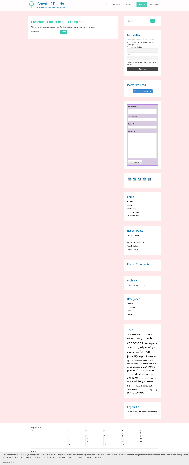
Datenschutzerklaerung (147, 412)
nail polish (138, 364)
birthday (143, 335)
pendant (136, 374)
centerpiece (150, 343)
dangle (138, 348)
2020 (129, 335)
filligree (141, 356)
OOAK (144, 367)
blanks (130, 338)
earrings (150, 347)
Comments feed (133, 212)
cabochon (149, 338)
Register (130, 202)
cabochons (135, 343)
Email (129, 55)
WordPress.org (133, 216)
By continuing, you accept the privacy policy (141, 64)
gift (155, 356)
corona (130, 347)
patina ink (147, 371)
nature (146, 364)
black (149, 334)
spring (149, 390)
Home (105, 4)
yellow (140, 393)
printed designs (137, 381)
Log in (129, 205)
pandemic (133, 370)
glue (130, 360)
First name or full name (135, 47)
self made (134, 385)
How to (130, 314)
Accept (6, 462)
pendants (132, 377)
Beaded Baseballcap (135, 242)
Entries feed (131, 209)
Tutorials (116, 4)
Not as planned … (134, 235)
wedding (134, 393)
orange (151, 367)
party (140, 371)
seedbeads (150, 381)
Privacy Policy (132, 412)
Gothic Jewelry (132, 250)
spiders (144, 390)
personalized (144, 378)
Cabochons (131, 307)
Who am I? (129, 4)
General (130, 311)
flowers (149, 356)
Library (142, 4)
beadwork (136, 335)
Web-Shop (154, 4)
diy (143, 347)
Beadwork (131, 304)
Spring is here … (133, 239)
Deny (13, 462)
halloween (138, 361)
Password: (35, 32)
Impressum (131, 414)
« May (33, 451)
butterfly (138, 339)
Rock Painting (132, 246)
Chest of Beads (50, 4)
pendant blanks (147, 374)
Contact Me (135, 162)
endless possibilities (133, 352)
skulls (137, 390)
